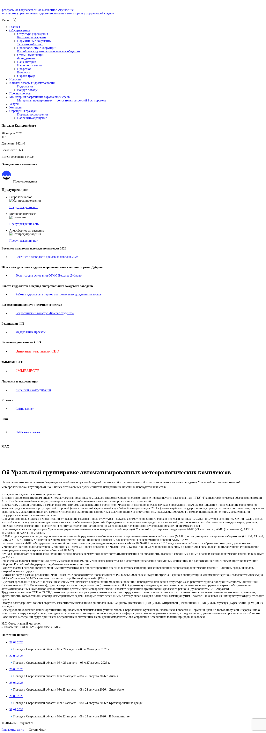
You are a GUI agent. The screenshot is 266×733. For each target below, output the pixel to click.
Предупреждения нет (23, 207)
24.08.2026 (16, 696)
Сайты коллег (25, 408)
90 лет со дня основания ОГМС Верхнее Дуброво (49, 275)
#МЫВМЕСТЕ (28, 371)
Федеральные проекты (31, 332)
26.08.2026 (16, 669)
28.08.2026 (16, 642)
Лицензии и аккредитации (33, 390)
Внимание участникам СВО (37, 351)
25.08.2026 (16, 682)
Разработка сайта (13, 729)
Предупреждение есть (24, 224)
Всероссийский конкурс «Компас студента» (45, 313)
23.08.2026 (16, 709)
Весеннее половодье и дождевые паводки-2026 (47, 256)
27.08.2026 (16, 655)
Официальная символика (28, 172)
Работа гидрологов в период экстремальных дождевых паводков (59, 294)
